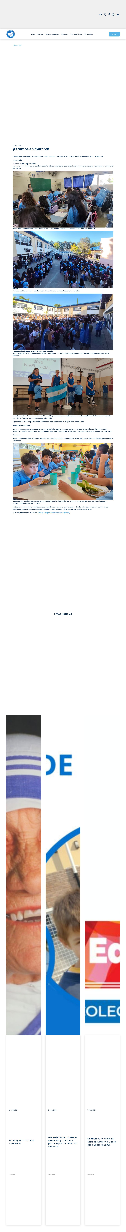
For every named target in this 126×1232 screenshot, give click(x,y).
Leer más (12, 1175)
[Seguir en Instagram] (113, 14)
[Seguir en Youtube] (101, 14)
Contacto (64, 34)
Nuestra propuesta (52, 34)
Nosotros (40, 34)
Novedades (88, 34)
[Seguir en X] (105, 14)
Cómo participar (76, 34)
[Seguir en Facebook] (109, 14)
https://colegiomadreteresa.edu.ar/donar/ (53, 513)
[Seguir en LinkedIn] (117, 14)
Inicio (33, 34)
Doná (114, 34)
